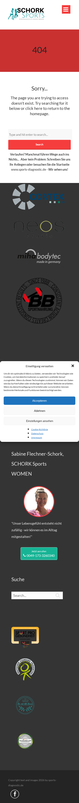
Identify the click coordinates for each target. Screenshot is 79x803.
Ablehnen (39, 410)
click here (33, 108)
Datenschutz (37, 433)
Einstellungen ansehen (39, 421)
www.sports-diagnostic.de (28, 169)
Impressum (36, 437)
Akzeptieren (39, 400)
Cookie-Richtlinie (39, 429)
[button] (73, 366)
